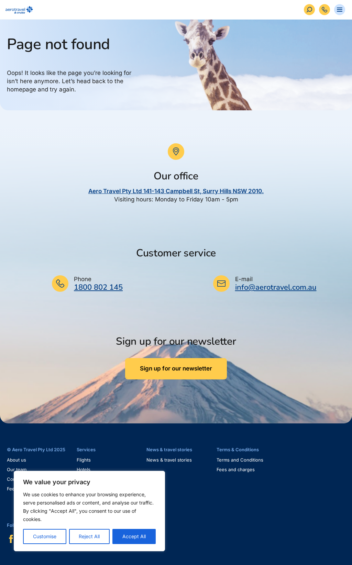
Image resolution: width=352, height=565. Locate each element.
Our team (16, 469)
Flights (84, 460)
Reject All (89, 536)
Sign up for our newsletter (176, 368)
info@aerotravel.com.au (276, 287)
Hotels (83, 469)
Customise (44, 536)
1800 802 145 (98, 287)
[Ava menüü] (339, 9)
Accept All (134, 536)
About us (16, 460)
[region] (89, 511)
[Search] (309, 9)
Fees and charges (236, 469)
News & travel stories (169, 460)
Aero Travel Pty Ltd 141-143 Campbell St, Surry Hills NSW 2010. (176, 191)
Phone (82, 279)
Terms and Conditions (240, 460)
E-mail (244, 279)
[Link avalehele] (18, 10)
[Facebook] (11, 539)
